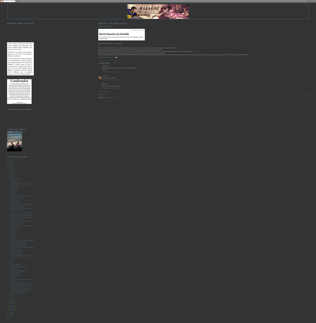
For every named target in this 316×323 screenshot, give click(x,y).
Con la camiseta (13, 232)
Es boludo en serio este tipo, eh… (17, 219)
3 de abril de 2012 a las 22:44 (111, 88)
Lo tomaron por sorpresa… (16, 211)
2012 (10, 168)
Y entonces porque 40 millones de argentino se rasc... (21, 185)
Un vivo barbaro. (13, 258)
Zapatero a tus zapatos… (15, 228)
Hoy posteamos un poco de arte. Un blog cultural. (21, 288)
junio (11, 297)
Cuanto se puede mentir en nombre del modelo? (20, 213)
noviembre (12, 307)
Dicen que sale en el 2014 (15, 202)
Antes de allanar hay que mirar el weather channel (21, 217)
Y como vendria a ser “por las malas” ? (18, 292)
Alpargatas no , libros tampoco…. (17, 198)
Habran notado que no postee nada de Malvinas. (20, 183)
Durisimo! (12, 260)
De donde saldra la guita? (15, 249)
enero (11, 170)
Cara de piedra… (13, 191)
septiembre (12, 303)
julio (11, 299)
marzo (11, 174)
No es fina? (12, 230)
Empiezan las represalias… (16, 253)
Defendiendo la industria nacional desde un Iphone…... (22, 215)
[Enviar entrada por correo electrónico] (116, 57)
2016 (10, 314)
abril (11, 176)
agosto (11, 301)
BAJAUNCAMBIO (158, 8)
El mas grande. (13, 277)
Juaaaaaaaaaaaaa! (14, 268)
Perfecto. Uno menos (104, 26)
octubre (12, 305)
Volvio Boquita (13, 180)
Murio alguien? (13, 193)
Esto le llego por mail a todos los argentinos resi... (21, 290)
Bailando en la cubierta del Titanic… (18, 206)
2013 (10, 312)
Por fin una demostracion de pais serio (18, 245)
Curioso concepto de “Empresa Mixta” (18, 243)
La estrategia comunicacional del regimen (19, 221)
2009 (10, 162)
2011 (10, 166)
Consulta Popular (14, 187)
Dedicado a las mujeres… (15, 178)
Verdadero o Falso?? (14, 200)
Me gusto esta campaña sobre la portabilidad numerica (22, 241)
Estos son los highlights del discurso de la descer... (21, 256)
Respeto (11, 262)
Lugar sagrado (13, 236)
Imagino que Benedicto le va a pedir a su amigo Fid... (21, 204)
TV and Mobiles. (13, 238)
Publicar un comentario (103, 92)
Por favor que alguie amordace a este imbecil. (20, 196)
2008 (10, 160)
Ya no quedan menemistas (15, 273)
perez (103, 75)
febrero (11, 172)
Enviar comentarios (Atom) (110, 97)
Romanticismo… (13, 234)
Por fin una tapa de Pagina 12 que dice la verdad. (20, 283)
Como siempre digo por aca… (16, 251)
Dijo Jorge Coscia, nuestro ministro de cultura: (20, 208)
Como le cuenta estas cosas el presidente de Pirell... (21, 286)
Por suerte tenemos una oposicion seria (18, 266)
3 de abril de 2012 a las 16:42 (111, 80)
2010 (10, 164)
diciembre (12, 310)
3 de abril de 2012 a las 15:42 (111, 72)
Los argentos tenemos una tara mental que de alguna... (22, 247)
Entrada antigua (305, 94)
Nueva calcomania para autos (16, 223)
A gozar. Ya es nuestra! (15, 275)
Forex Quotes (11, 38)
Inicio (204, 94)
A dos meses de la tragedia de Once (17, 271)
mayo (11, 295)
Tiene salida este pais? (15, 264)
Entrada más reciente (102, 94)
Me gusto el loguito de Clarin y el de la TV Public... (21, 226)
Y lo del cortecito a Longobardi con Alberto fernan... (21, 279)
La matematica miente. (15, 281)
